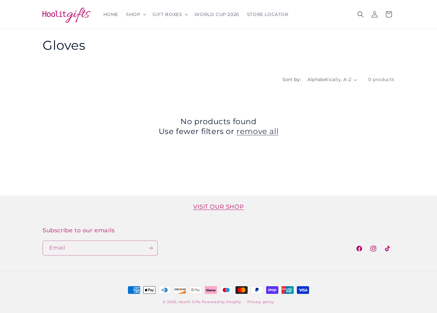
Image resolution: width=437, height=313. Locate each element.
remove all (257, 131)
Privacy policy (260, 302)
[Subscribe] (150, 248)
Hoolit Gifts (190, 302)
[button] (135, 14)
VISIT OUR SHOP (218, 206)
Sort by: (291, 79)
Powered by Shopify (221, 302)
